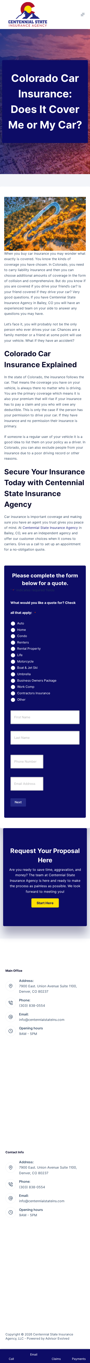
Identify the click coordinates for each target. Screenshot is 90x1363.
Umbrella (24, 674)
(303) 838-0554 (32, 1005)
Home (21, 630)
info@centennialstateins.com (41, 1020)
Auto (20, 623)
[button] (45, 902)
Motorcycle (25, 661)
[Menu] (83, 14)
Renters (23, 642)
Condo (22, 636)
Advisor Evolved (57, 1338)
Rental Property (29, 649)
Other (21, 699)
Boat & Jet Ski (27, 668)
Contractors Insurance (33, 693)
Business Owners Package (37, 680)
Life (20, 655)
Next (18, 802)
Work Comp (25, 687)
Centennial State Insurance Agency (50, 528)
